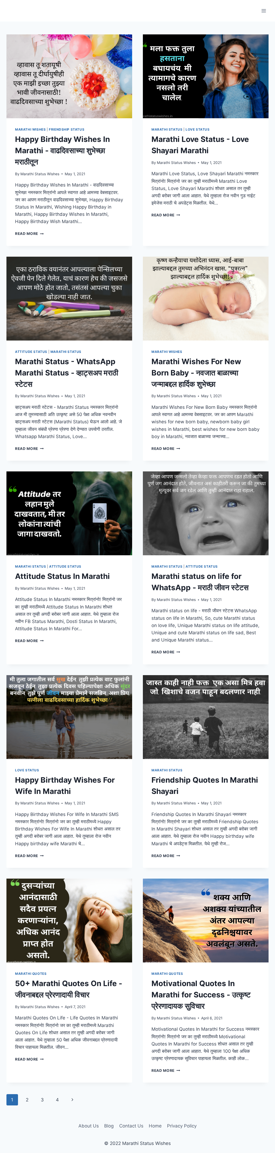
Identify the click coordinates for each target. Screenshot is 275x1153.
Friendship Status (66, 129)
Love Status (198, 129)
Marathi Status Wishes (39, 174)
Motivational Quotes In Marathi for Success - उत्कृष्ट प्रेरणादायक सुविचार (201, 995)
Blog (109, 1126)
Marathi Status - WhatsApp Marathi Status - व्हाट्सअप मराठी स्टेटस (66, 373)
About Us (88, 1126)
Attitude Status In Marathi (62, 576)
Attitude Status (31, 352)
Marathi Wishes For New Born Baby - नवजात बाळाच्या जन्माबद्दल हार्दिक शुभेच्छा (196, 373)
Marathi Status (166, 129)
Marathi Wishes (30, 129)
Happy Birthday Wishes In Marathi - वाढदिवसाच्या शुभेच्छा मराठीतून (62, 150)
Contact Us (131, 1126)
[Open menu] (264, 10)
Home (155, 1126)
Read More (29, 233)
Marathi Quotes (30, 974)
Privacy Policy (182, 1126)
